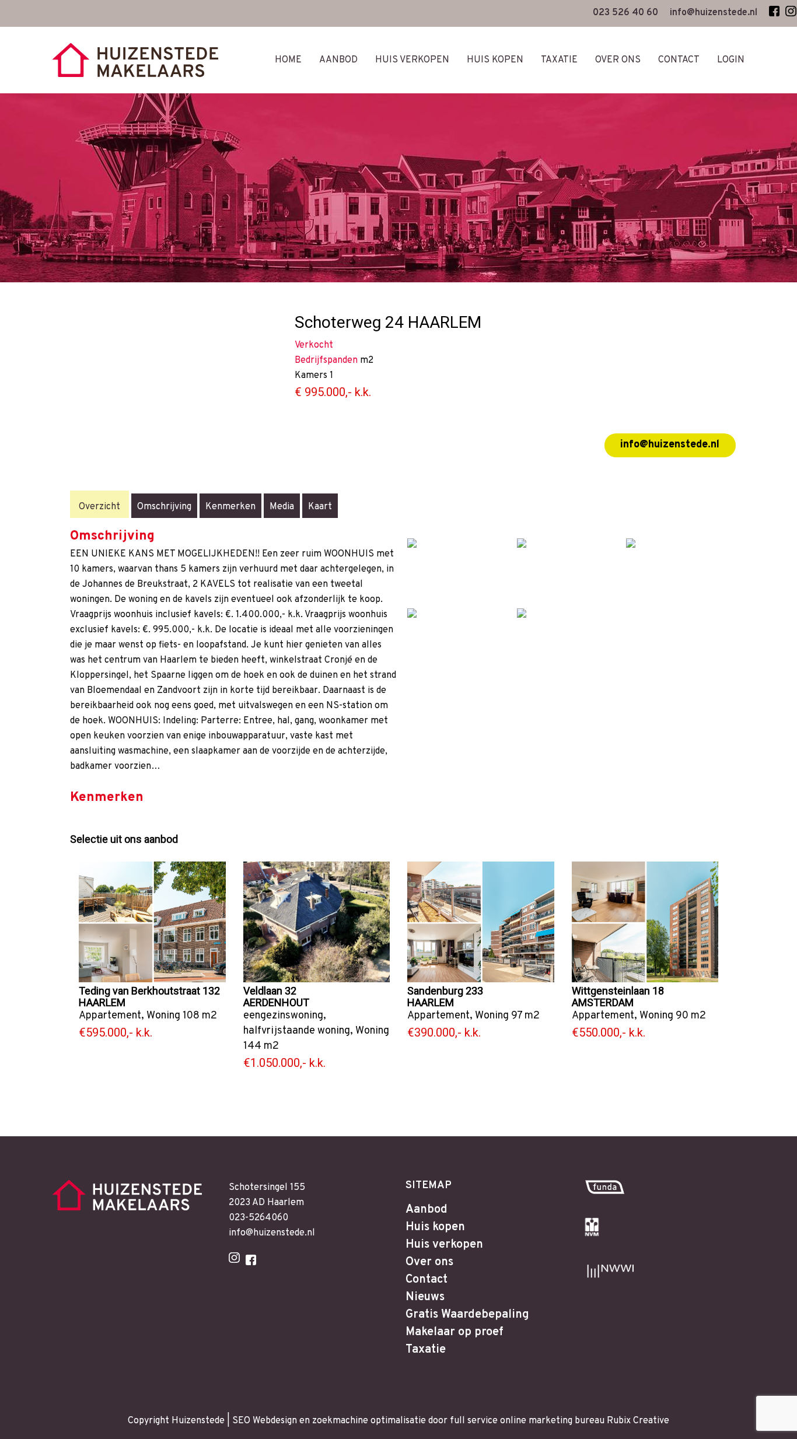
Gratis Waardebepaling (467, 1314)
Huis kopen (435, 1227)
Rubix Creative (638, 1421)
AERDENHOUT (276, 1002)
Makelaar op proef (455, 1332)
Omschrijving (164, 507)
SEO (241, 1421)
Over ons (429, 1262)
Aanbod (427, 1209)
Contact (427, 1279)
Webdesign (275, 1421)
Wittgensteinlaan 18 (618, 991)
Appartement (110, 1016)
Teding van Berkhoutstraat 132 (149, 991)
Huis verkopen (444, 1244)
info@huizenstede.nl (669, 444)
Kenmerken (230, 507)
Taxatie (426, 1349)
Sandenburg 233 (445, 991)
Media (282, 507)
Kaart (320, 507)
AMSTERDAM (603, 1002)
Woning (163, 1016)
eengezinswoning (283, 1016)
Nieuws (425, 1297)
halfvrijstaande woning (296, 1031)
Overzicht (99, 507)
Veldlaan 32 (269, 991)
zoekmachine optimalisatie (369, 1421)
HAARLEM (102, 1002)
